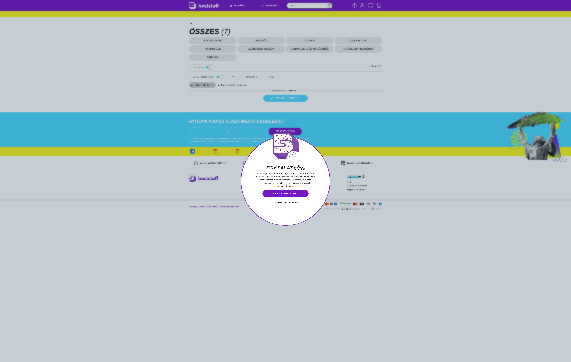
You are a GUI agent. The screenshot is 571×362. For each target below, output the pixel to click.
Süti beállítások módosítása (285, 202)
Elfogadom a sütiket (285, 193)
